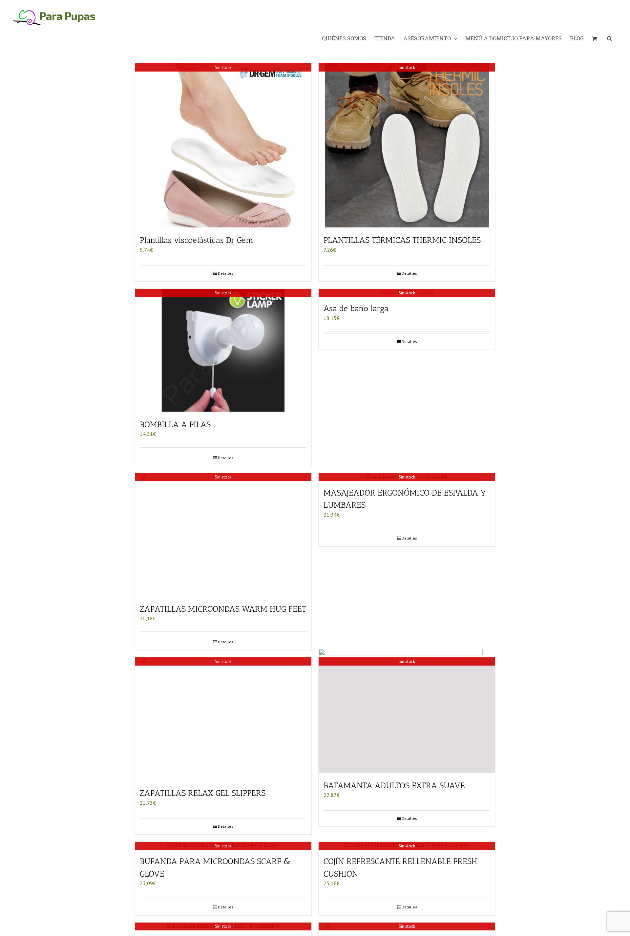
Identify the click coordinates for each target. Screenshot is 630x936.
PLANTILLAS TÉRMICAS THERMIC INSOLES (402, 240)
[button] (609, 38)
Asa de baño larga (356, 308)
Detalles (225, 273)
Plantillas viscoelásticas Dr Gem (196, 240)
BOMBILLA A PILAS (175, 424)
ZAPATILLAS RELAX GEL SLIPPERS (202, 793)
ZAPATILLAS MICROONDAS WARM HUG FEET (223, 609)
